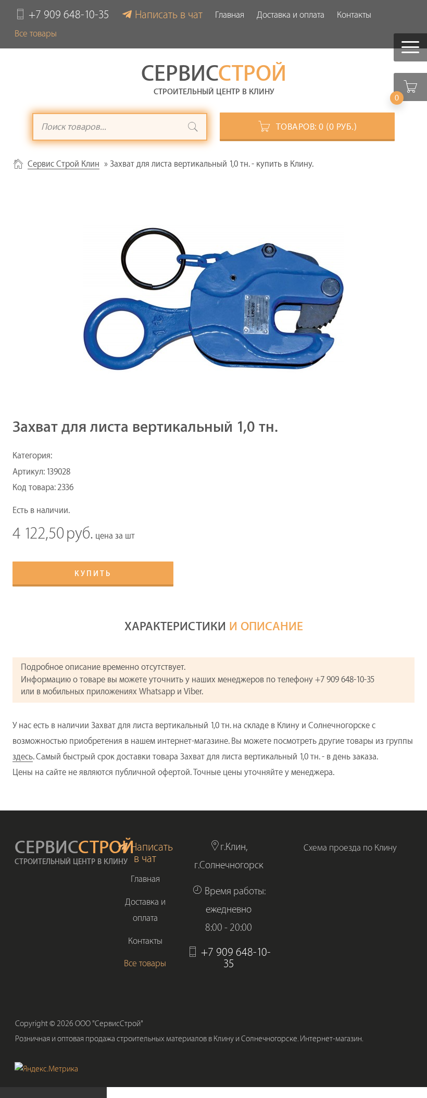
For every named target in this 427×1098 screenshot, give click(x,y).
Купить (92, 574)
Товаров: (316, 127)
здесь (22, 757)
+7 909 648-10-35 (69, 15)
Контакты (354, 15)
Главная (229, 15)
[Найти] (193, 128)
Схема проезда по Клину (350, 848)
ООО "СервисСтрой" (109, 1023)
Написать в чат (169, 15)
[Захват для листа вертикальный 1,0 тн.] (213, 299)
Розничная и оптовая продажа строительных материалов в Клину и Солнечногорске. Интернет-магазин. (189, 1038)
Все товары (36, 34)
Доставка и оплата (290, 15)
